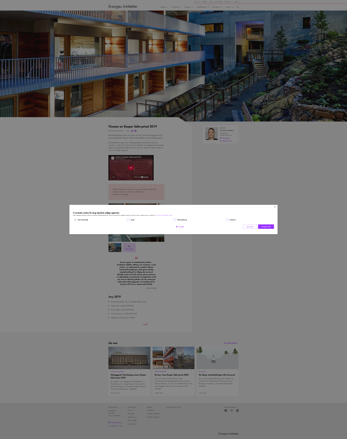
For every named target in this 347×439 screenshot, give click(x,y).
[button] (180, 227)
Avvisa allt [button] (250, 227)
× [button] (274, 206)
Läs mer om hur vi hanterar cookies (164, 215)
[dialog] (173, 219)
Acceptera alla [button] (266, 226)
